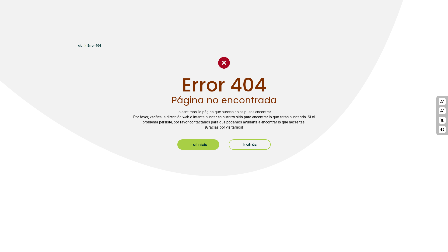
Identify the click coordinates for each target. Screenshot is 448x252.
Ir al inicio (198, 144)
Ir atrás (250, 144)
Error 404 (94, 45)
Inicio (78, 45)
